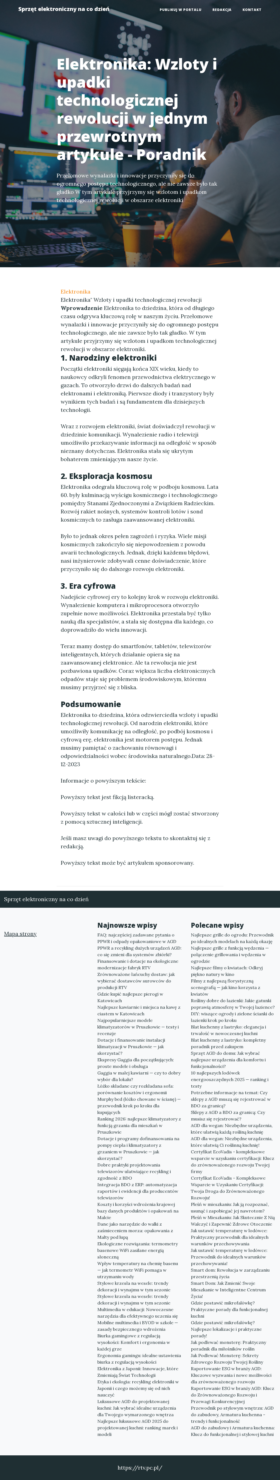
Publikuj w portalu (181, 9)
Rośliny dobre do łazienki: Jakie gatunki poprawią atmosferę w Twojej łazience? (233, 1004)
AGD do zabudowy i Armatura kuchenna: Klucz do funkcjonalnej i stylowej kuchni (233, 1431)
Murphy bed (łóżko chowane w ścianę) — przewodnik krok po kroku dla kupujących (139, 1105)
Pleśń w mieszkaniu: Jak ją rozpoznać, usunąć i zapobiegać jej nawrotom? (230, 1208)
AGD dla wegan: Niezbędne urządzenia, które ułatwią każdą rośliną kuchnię (232, 1129)
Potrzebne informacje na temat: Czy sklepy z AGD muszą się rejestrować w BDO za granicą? (231, 1099)
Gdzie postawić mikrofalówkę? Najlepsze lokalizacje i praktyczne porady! (226, 1329)
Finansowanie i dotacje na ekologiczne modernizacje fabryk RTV (137, 964)
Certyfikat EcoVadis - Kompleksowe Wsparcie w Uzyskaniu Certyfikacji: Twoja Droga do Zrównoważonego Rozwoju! (228, 1187)
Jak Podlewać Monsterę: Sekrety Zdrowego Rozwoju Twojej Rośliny (227, 1359)
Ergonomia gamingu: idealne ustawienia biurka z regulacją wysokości (139, 1359)
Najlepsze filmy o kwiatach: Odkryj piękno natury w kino (227, 971)
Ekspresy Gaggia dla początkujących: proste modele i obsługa (135, 1063)
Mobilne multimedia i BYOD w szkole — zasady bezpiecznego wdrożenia (137, 1326)
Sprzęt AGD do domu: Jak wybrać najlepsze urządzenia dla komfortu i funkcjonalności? (228, 1059)
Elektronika (76, 291)
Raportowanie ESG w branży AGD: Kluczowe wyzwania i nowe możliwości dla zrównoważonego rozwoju (231, 1375)
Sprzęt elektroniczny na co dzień (63, 9)
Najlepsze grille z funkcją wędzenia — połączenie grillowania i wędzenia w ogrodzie (230, 954)
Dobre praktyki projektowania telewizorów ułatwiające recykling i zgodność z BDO (134, 1171)
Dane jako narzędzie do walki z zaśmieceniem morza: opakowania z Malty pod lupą (135, 1230)
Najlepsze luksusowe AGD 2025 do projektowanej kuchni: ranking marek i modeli (137, 1427)
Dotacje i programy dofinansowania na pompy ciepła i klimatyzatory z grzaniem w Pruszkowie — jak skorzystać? (138, 1148)
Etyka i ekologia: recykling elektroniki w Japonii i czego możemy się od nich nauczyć (138, 1388)
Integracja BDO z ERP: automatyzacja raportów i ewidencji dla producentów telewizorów (137, 1191)
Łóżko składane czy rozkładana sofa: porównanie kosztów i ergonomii (135, 1089)
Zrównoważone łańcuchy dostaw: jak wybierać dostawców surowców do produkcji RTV (136, 981)
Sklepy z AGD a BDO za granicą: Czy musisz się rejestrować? (228, 1116)
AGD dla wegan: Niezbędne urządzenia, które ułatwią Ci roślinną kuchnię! (232, 1142)
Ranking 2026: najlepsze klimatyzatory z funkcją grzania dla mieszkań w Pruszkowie (139, 1125)
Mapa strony (20, 933)
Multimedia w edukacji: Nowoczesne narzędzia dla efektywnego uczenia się (137, 1313)
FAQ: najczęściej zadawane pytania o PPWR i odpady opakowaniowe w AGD (136, 938)
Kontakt (252, 9)
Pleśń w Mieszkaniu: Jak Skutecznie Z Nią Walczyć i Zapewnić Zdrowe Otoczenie (233, 1221)
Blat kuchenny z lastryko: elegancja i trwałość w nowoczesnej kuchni (228, 1030)
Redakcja (222, 9)
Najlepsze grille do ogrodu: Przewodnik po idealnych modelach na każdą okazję (232, 938)
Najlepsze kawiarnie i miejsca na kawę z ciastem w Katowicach (138, 1010)
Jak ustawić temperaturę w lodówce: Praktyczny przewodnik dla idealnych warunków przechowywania (230, 1237)
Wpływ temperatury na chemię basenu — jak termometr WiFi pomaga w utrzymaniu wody (137, 1270)
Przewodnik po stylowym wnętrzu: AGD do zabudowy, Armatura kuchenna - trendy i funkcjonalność (232, 1414)
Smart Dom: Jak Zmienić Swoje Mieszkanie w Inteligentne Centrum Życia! (228, 1289)
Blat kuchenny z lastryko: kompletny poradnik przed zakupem (228, 1043)
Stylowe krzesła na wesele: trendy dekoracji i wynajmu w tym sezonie (133, 1286)
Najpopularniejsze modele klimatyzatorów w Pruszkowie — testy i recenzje (138, 1027)
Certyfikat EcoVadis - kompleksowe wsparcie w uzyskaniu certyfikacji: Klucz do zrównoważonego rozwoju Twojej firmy (232, 1161)
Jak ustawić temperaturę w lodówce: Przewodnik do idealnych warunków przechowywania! (229, 1257)
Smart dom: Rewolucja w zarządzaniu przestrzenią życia (230, 1273)
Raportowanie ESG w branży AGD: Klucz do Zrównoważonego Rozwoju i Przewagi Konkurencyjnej (232, 1395)
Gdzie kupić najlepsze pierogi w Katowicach (130, 997)
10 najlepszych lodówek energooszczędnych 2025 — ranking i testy (230, 1079)
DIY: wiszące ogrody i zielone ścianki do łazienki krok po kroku (232, 1017)
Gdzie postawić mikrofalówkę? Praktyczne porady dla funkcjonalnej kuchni (229, 1309)
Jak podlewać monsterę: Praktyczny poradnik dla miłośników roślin (228, 1346)
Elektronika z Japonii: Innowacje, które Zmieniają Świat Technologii (137, 1372)
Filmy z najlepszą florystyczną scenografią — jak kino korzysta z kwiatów (225, 987)
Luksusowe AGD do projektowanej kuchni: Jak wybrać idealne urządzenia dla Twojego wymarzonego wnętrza (136, 1408)
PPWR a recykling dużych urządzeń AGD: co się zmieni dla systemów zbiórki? (139, 951)
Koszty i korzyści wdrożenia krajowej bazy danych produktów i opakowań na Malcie (138, 1211)
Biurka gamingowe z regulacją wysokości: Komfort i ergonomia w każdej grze (133, 1342)
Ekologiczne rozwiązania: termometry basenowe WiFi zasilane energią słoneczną (137, 1250)
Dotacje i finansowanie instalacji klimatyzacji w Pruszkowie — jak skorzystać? (131, 1046)
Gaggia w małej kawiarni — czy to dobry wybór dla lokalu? (138, 1076)
